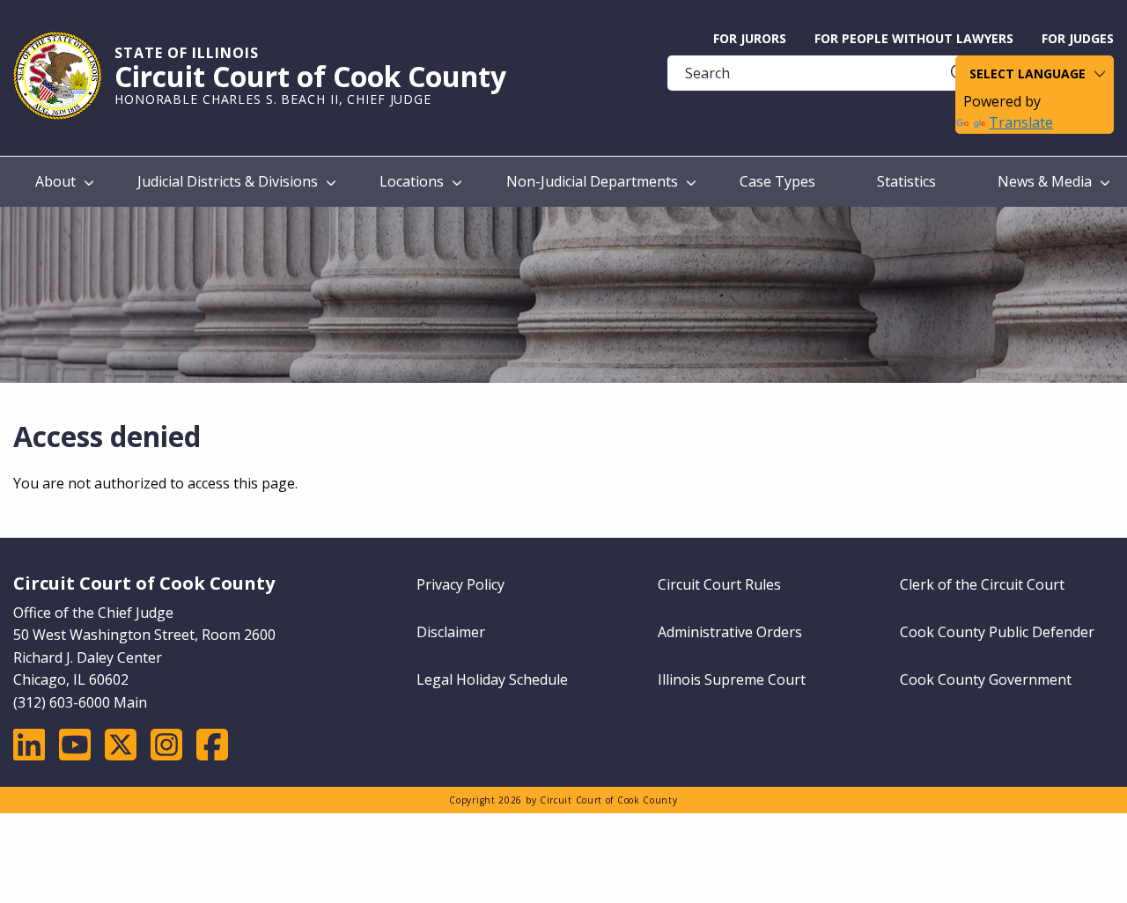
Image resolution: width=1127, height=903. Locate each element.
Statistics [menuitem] (906, 181)
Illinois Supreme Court (732, 679)
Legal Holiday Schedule (492, 679)
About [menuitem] (55, 181)
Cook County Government (986, 679)
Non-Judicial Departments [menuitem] (592, 181)
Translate (1021, 122)
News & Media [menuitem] (1045, 181)
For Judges (1078, 38)
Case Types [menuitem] (777, 181)
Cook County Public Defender (997, 632)
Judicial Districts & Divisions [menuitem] (227, 181)
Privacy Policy (460, 584)
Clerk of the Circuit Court (982, 584)
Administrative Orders (730, 632)
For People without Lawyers (913, 38)
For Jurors (749, 38)
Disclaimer (450, 632)
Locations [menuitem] (411, 181)
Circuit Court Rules (719, 584)
